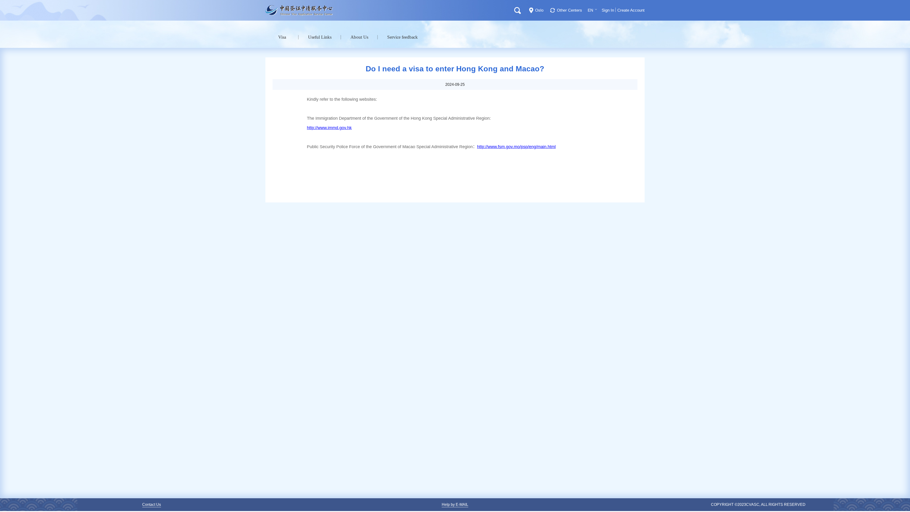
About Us (359, 37)
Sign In (608, 10)
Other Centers (569, 10)
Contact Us (151, 505)
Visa (282, 37)
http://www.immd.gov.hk (329, 127)
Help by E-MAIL (455, 505)
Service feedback (402, 37)
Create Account (631, 10)
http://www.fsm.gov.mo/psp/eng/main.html (516, 146)
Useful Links (320, 37)
